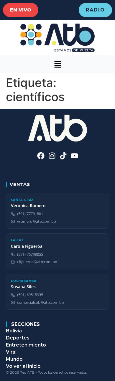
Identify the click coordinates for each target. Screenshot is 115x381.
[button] (57, 64)
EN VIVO (20, 10)
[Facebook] (41, 156)
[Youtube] (74, 156)
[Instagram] (52, 156)
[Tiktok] (63, 156)
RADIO (95, 10)
